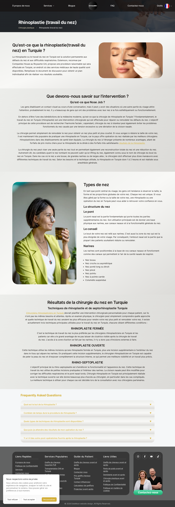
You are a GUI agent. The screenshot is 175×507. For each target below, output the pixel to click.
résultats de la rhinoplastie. (132, 143)
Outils (160, 5)
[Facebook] (144, 456)
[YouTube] (151, 456)
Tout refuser (12, 499)
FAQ (112, 5)
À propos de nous (21, 5)
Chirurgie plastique (26, 28)
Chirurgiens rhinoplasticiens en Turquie (45, 313)
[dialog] (31, 489)
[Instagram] (138, 456)
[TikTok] (158, 456)
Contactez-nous (136, 5)
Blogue (71, 5)
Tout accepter (29, 499)
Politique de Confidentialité (26, 466)
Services (48, 5)
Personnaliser (49, 499)
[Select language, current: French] (168, 6)
